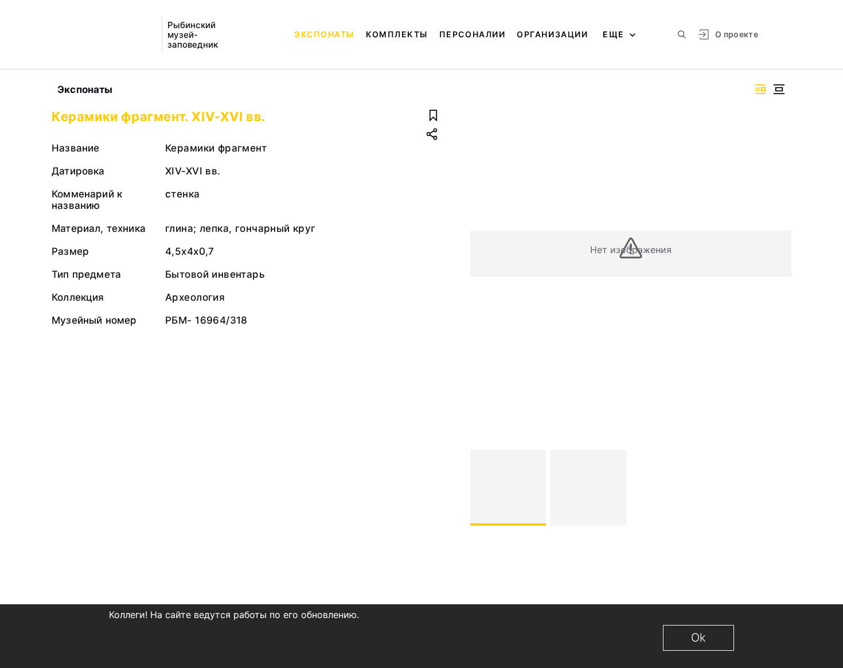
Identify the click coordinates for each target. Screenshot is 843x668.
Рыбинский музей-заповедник (192, 34)
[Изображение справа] (760, 89)
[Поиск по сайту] (681, 34)
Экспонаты (324, 34)
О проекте (736, 34)
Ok (698, 637)
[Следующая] (777, 488)
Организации (552, 34)
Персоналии (472, 34)
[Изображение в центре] (779, 89)
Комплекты (397, 34)
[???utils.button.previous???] (484, 488)
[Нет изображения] (508, 488)
